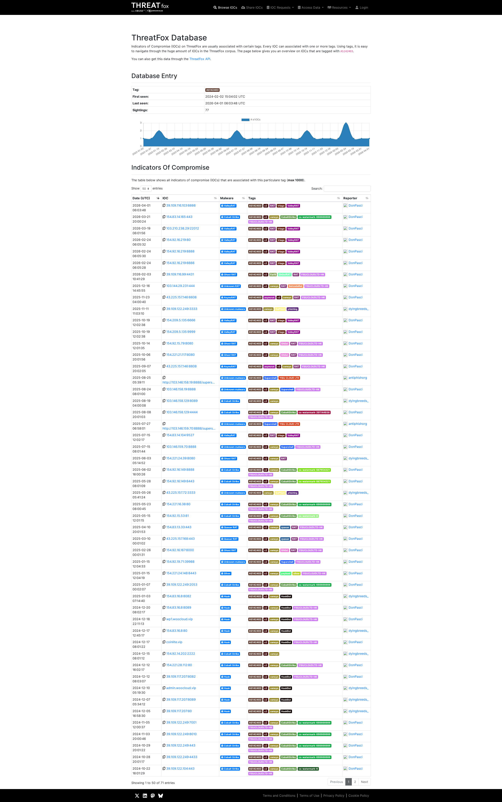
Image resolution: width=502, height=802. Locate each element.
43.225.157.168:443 (180, 539)
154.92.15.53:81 (177, 516)
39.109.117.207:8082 (181, 676)
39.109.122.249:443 (180, 745)
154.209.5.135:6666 (180, 320)
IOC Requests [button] (280, 7)
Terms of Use (309, 795)
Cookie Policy (358, 795)
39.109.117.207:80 (179, 711)
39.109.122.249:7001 (181, 722)
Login (363, 7)
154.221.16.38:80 (178, 504)
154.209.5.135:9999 (180, 332)
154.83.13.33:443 (178, 527)
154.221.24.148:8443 (181, 573)
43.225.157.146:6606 (181, 297)
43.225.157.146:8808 (181, 366)
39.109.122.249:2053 (181, 584)
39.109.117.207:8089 (181, 699)
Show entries (147, 188)
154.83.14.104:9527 (180, 435)
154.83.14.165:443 (179, 217)
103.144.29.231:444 (180, 286)
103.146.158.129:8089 (182, 401)
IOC (165, 198)
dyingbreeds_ (358, 309)
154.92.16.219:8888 (180, 251)
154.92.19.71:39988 (180, 561)
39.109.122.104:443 (180, 768)
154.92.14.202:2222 (180, 653)
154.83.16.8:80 (176, 631)
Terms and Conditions (279, 795)
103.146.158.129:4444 (182, 412)
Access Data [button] (311, 7)
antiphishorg (358, 378)
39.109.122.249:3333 (181, 309)
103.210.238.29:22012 (182, 228)
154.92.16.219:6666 (180, 263)
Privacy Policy (333, 795)
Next (364, 782)
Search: (316, 188)
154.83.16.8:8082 (178, 596)
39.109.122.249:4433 (181, 757)
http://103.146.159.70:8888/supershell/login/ (189, 428)
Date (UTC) (141, 198)
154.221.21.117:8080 (180, 355)
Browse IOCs (227, 7)
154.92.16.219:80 (178, 240)
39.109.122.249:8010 (181, 734)
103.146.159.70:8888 (181, 447)
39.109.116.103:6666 (181, 205)
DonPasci (356, 205)
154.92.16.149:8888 (180, 470)
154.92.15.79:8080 (179, 343)
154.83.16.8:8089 (178, 607)
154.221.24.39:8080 (180, 458)
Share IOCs (254, 7)
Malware (227, 198)
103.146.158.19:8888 (181, 389)
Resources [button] (339, 7)
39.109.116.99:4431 (180, 274)
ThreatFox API (199, 59)
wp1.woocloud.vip (179, 619)
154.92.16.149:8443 (180, 481)
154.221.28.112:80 (179, 665)
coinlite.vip (174, 642)
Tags (252, 198)
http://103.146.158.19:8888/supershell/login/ (189, 382)
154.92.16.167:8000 (180, 550)
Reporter (350, 198)
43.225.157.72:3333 (180, 492)
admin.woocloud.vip (181, 688)
